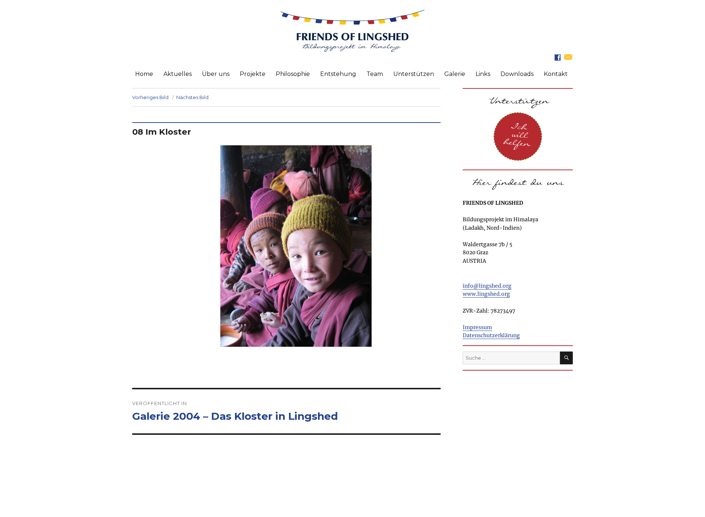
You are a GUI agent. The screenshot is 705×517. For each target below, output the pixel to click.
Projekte (252, 73)
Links (483, 73)
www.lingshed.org (486, 294)
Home (144, 73)
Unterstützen (413, 73)
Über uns (215, 73)
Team (374, 73)
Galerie (454, 73)
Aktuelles (177, 73)
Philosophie (293, 73)
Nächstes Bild (192, 97)
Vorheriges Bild (150, 97)
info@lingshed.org (487, 286)
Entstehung (338, 73)
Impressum (477, 327)
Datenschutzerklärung (491, 335)
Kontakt (556, 73)
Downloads (517, 73)
